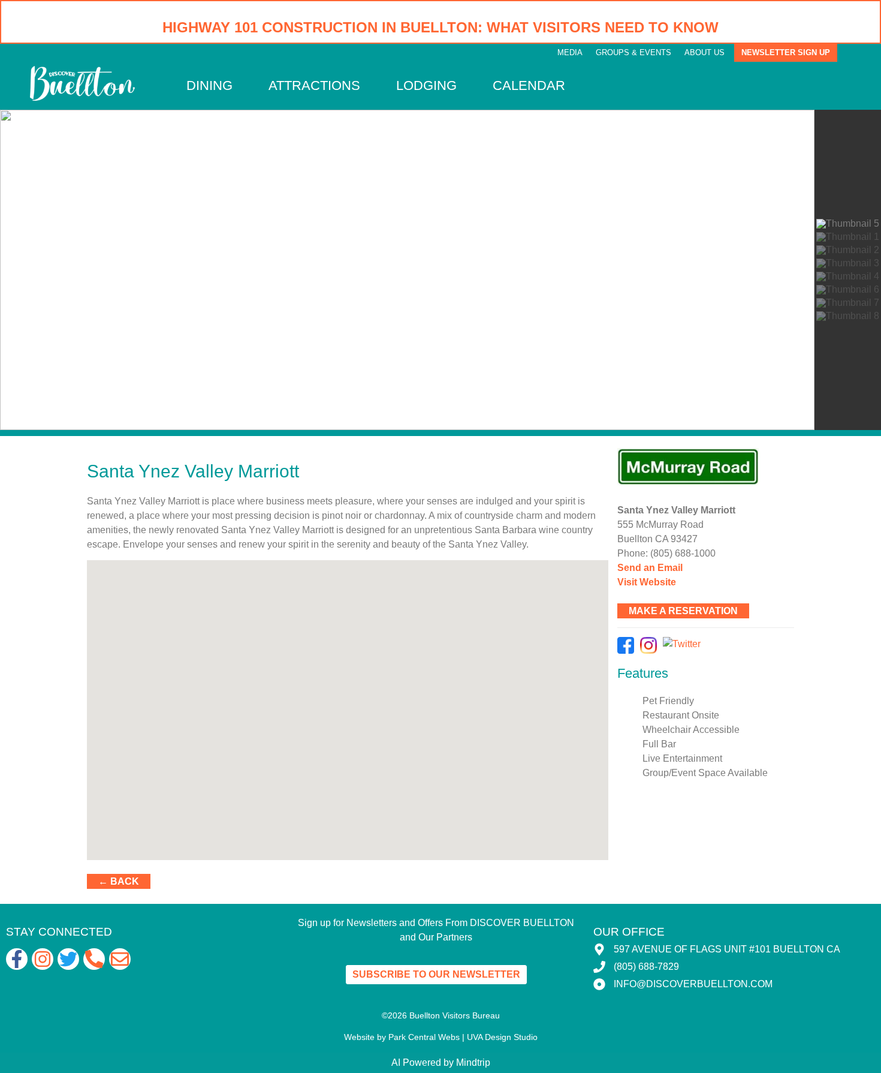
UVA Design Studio (502, 1037)
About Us (704, 52)
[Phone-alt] (94, 959)
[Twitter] (68, 959)
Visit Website (646, 582)
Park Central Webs (424, 1037)
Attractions (314, 85)
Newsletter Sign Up (785, 52)
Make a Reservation (683, 611)
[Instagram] (42, 959)
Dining (209, 85)
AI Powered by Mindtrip (440, 1062)
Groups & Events (633, 52)
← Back (118, 881)
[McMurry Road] (705, 466)
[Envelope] (120, 959)
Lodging (426, 85)
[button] (18, 269)
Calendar (529, 85)
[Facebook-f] (17, 959)
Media (570, 52)
